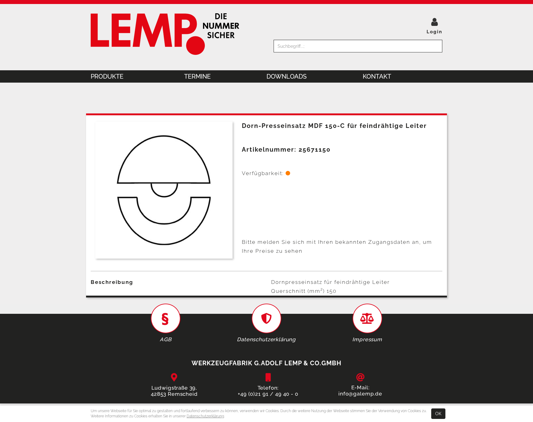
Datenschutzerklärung (205, 416)
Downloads (286, 76)
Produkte (107, 76)
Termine (197, 76)
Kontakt (377, 76)
